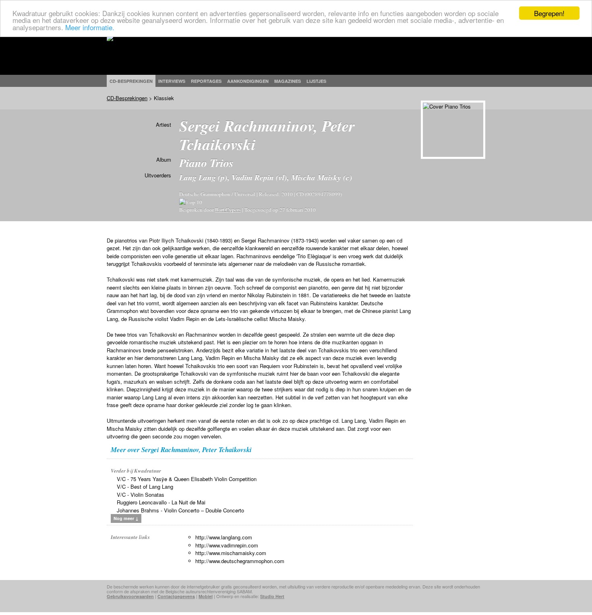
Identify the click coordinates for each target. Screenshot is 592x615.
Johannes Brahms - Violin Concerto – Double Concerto (180, 510)
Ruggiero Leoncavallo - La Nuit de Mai (161, 502)
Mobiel (206, 596)
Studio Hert (272, 596)
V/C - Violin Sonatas (140, 494)
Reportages (206, 81)
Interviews (171, 81)
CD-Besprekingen (127, 98)
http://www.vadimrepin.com (226, 545)
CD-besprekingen (131, 81)
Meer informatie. (89, 27)
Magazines (287, 81)
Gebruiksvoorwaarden (130, 596)
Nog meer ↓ (126, 518)
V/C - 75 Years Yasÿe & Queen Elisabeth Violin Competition (187, 479)
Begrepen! (549, 13)
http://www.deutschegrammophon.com (239, 561)
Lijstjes (316, 81)
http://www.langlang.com (223, 537)
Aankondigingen (248, 81)
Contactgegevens (176, 596)
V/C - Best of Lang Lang (145, 486)
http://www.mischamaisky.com (230, 553)
